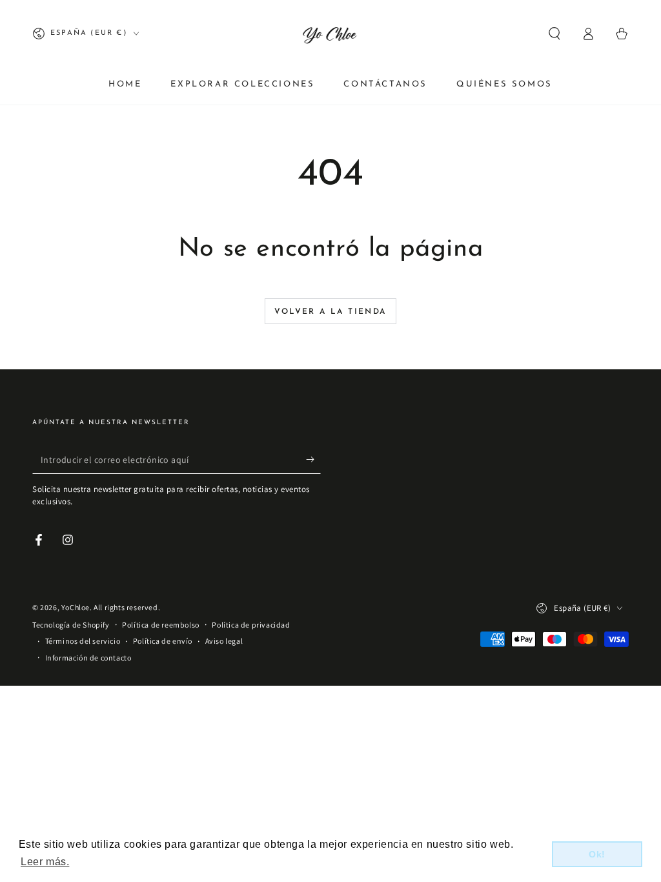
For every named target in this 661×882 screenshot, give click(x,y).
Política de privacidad (251, 625)
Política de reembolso (160, 625)
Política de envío (162, 641)
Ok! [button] (597, 854)
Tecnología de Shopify (71, 625)
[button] (554, 33)
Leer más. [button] (45, 861)
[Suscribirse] (313, 459)
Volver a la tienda (330, 312)
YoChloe (75, 607)
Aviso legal (224, 641)
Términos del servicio (83, 641)
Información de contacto (88, 657)
